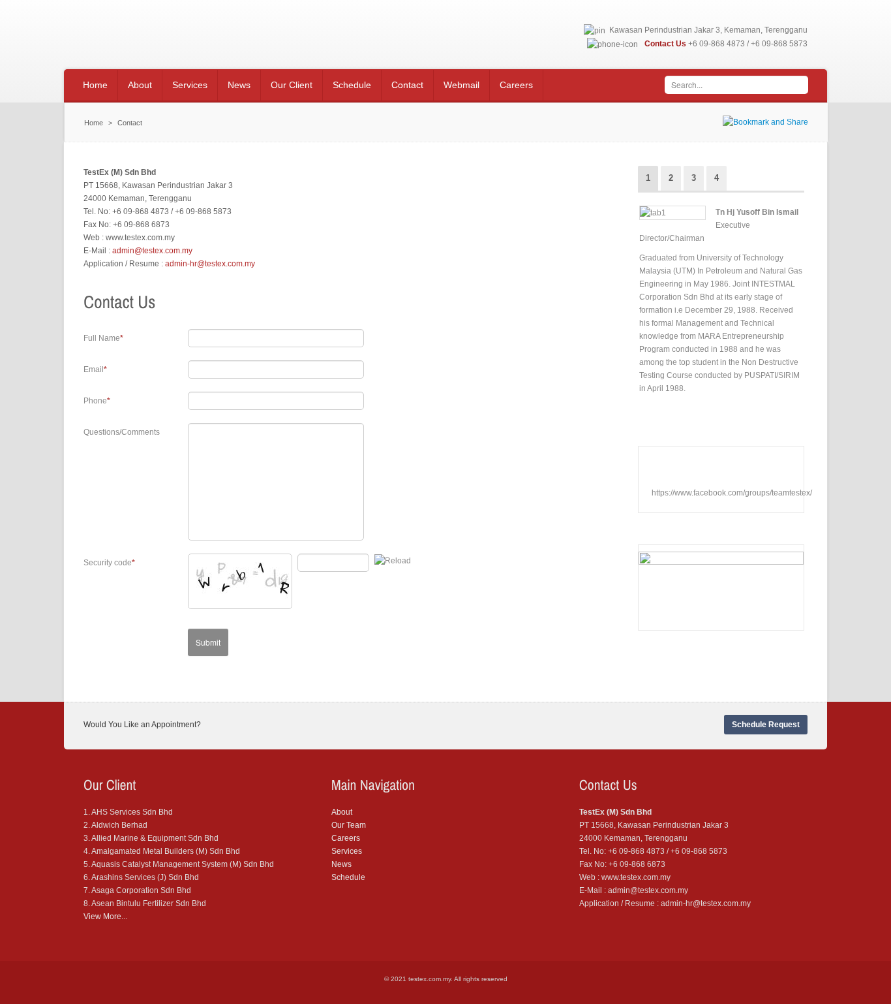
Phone (95, 400)
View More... (105, 916)
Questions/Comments (121, 432)
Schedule (348, 877)
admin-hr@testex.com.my (210, 263)
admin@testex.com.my (152, 250)
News (341, 864)
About (341, 812)
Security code (107, 562)
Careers (345, 838)
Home (93, 123)
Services (346, 851)
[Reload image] (392, 560)
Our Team (348, 825)
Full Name (101, 338)
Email (93, 369)
